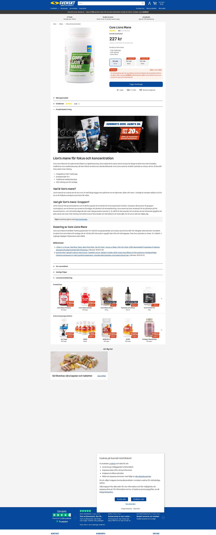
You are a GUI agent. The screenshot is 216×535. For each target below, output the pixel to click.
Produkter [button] (54, 8)
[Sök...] (143, 3)
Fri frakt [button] (69, 18)
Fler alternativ (130, 504)
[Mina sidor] (149, 3)
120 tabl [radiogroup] (130, 62)
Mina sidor (162, 8)
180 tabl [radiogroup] (144, 62)
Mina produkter (151, 8)
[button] (159, 3)
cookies (112, 463)
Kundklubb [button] (146, 18)
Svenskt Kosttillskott (116, 33)
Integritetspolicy (106, 492)
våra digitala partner (143, 476)
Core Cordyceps (81, 219)
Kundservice (140, 8)
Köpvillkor (136, 509)
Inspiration (82, 8)
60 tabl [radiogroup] (115, 62)
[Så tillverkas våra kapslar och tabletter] (79, 365)
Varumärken (73, 8)
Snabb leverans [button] (108, 18)
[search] (111, 3)
